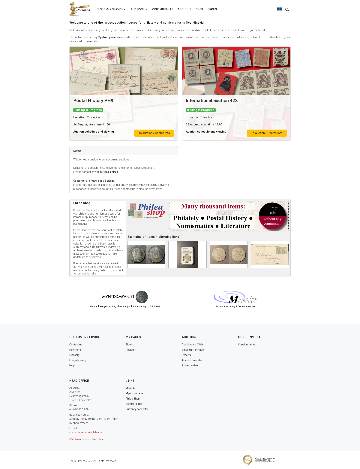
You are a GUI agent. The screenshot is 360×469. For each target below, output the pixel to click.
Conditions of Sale (192, 344)
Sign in (130, 344)
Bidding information (193, 349)
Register (131, 349)
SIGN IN (212, 9)
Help (72, 365)
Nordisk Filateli (134, 403)
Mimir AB (131, 388)
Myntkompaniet (107, 37)
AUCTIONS (137, 9)
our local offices (109, 171)
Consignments (246, 344)
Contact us (75, 344)
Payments (75, 349)
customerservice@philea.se (85, 432)
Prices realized (190, 365)
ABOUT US (184, 9)
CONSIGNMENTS (162, 9)
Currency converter (137, 409)
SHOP (199, 9)
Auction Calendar (192, 360)
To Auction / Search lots (154, 133)
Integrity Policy (78, 360)
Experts (186, 354)
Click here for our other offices (87, 439)
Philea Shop (133, 398)
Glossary (74, 354)
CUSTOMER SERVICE (110, 9)
